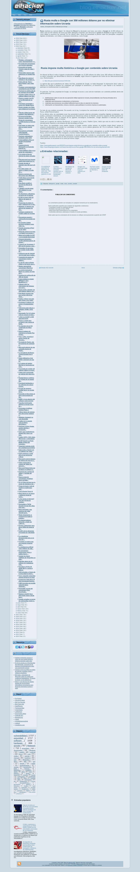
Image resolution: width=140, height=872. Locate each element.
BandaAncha (19, 717)
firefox (16, 769)
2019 (17, 618)
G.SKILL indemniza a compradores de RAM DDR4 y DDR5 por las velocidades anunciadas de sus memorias (30, 827)
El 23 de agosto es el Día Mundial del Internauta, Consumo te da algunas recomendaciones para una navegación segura (25, 665)
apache (25, 775)
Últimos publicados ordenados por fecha (23, 27)
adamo (28, 790)
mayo (19, 605)
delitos (33, 789)
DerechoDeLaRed (20, 713)
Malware (31, 746)
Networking (17, 770)
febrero (19, 611)
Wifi (25, 761)
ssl (15, 781)
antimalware (22, 792)
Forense (33, 781)
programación (25, 765)
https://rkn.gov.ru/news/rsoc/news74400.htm (57, 81)
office (23, 772)
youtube (16, 767)
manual (16, 758)
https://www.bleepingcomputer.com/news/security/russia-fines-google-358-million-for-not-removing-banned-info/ (75, 147)
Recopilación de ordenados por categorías (24, 24)
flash (25, 778)
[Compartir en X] (46, 179)
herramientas (27, 767)
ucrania (70, 183)
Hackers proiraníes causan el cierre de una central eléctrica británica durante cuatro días (24, 659)
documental (17, 784)
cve (29, 754)
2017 (17, 622)
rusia (65, 183)
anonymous (28, 779)
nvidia (16, 756)
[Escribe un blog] (43, 179)
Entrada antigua (117, 268)
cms (18, 778)
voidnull (17, 723)
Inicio (83, 268)
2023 (17, 44)
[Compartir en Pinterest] (51, 179)
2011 (17, 634)
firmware (27, 769)
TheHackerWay (19, 708)
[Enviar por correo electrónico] (41, 179)
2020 (17, 616)
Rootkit (26, 786)
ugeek (17, 719)
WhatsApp (26, 760)
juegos (33, 775)
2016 (17, 624)
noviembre (20, 50)
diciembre (20, 48)
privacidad (26, 748)
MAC (19, 779)
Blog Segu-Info (19, 704)
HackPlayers (19, 706)
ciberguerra (52, 183)
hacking (28, 758)
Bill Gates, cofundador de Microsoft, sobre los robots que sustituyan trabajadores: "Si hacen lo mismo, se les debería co (25, 677)
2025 (17, 40)
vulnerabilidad (21, 735)
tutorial (27, 756)
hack (30, 772)
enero (19, 613)
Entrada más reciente (47, 268)
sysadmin (28, 770)
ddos (16, 761)
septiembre (20, 54)
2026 (17, 38)
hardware (19, 743)
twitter (33, 763)
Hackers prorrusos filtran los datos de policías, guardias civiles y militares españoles (25, 671)
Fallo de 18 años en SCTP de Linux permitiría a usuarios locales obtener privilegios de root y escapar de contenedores (30, 809)
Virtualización (25, 789)
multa (62, 183)
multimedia (32, 776)
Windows (32, 750)
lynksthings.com (20, 725)
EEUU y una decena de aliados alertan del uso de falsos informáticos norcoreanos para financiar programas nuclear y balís (24, 685)
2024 (17, 42)
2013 (17, 630)
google (17, 746)
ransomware (18, 750)
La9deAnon (18, 712)
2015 (17, 626)
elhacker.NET (71, 862)
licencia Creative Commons (75, 865)
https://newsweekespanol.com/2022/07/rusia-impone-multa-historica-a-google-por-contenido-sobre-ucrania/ (73, 145)
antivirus (17, 773)
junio (19, 603)
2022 (17, 46)
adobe (16, 772)
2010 (17, 636)
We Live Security (20, 702)
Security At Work (20, 700)
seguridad (19, 738)
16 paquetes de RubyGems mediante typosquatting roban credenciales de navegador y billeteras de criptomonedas (29, 845)
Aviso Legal (80, 864)
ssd (15, 760)
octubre (19, 52)
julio (18, 58)
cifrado (22, 763)
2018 (17, 620)
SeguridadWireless (25, 782)
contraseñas (21, 776)
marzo (19, 609)
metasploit (24, 787)
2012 (17, 632)
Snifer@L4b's (19, 715)
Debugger (17, 786)
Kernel (28, 773)
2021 (17, 614)
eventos (33, 778)
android (32, 752)
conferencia (23, 781)
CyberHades (19, 710)
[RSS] (19, 863)
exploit (21, 752)
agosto (19, 56)
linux (21, 754)
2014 (17, 628)
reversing (20, 790)
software (19, 740)
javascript (17, 775)
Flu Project (18, 698)
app (34, 761)
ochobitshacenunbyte (21, 721)
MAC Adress (32, 792)
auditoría (28, 784)
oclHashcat (19, 793)
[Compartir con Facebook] (48, 179)
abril (18, 607)
